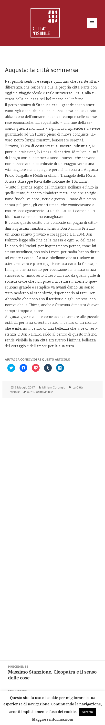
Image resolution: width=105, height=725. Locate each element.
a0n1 (30, 392)
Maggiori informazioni (52, 719)
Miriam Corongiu (53, 387)
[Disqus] (52, 461)
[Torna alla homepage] (45, 22)
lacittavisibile (44, 392)
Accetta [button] (87, 712)
